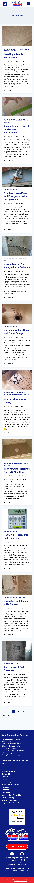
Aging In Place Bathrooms (12, 755)
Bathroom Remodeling (11, 49)
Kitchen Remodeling (10, 742)
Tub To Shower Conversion (13, 750)
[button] (17, 817)
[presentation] (17, 36)
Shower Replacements (11, 746)
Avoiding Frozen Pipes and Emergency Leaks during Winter (15, 196)
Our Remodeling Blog (19, 120)
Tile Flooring (7, 753)
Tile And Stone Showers (11, 744)
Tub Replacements (9, 748)
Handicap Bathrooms (10, 258)
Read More (8, 90)
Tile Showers (12, 50)
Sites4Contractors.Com (20, 881)
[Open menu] (29, 4)
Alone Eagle (9, 61)
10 (4, 715)
